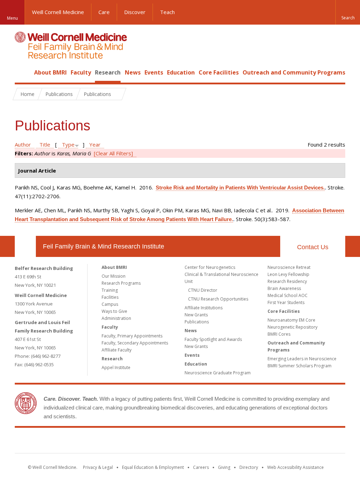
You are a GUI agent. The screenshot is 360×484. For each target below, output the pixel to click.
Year (95, 144)
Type (68, 144)
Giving (224, 467)
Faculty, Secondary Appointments (135, 343)
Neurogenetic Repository (292, 327)
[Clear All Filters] (113, 153)
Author (23, 144)
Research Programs (121, 283)
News (133, 72)
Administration (116, 318)
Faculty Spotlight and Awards (213, 339)
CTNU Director (202, 290)
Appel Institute (116, 367)
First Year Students (286, 302)
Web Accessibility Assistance (295, 467)
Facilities (110, 297)
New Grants (196, 315)
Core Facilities (219, 72)
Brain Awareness (284, 288)
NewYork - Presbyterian (239, 442)
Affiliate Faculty (116, 350)
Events (153, 72)
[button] (347, 12)
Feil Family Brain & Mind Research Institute (103, 246)
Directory (248, 467)
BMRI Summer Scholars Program (300, 366)
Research (108, 72)
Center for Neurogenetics (210, 267)
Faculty (81, 72)
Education (181, 72)
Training (110, 290)
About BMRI (50, 72)
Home (22, 72)
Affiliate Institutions (204, 308)
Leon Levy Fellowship (288, 274)
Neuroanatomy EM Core (291, 320)
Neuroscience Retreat (289, 267)
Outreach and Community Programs (294, 72)
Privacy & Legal (98, 467)
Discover (135, 11)
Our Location (25, 246)
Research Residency (287, 281)
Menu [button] (12, 18)
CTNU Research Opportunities (218, 299)
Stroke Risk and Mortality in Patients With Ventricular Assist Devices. (240, 188)
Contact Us (312, 247)
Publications (197, 322)
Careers (201, 467)
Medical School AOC (288, 295)
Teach (167, 11)
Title (44, 144)
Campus (110, 304)
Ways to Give (114, 311)
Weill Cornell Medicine (58, 11)
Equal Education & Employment (153, 467)
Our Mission (114, 276)
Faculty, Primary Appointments (132, 336)
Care (104, 11)
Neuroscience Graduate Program (218, 373)
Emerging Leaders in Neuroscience (302, 359)
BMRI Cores (279, 334)
